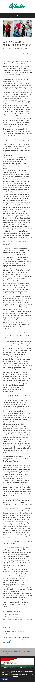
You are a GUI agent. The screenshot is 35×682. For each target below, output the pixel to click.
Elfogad (5, 679)
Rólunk (7, 653)
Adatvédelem (8, 651)
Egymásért (8, 612)
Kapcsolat (17, 651)
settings (15, 676)
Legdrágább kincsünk (12, 614)
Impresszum (27, 651)
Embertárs (16, 612)
